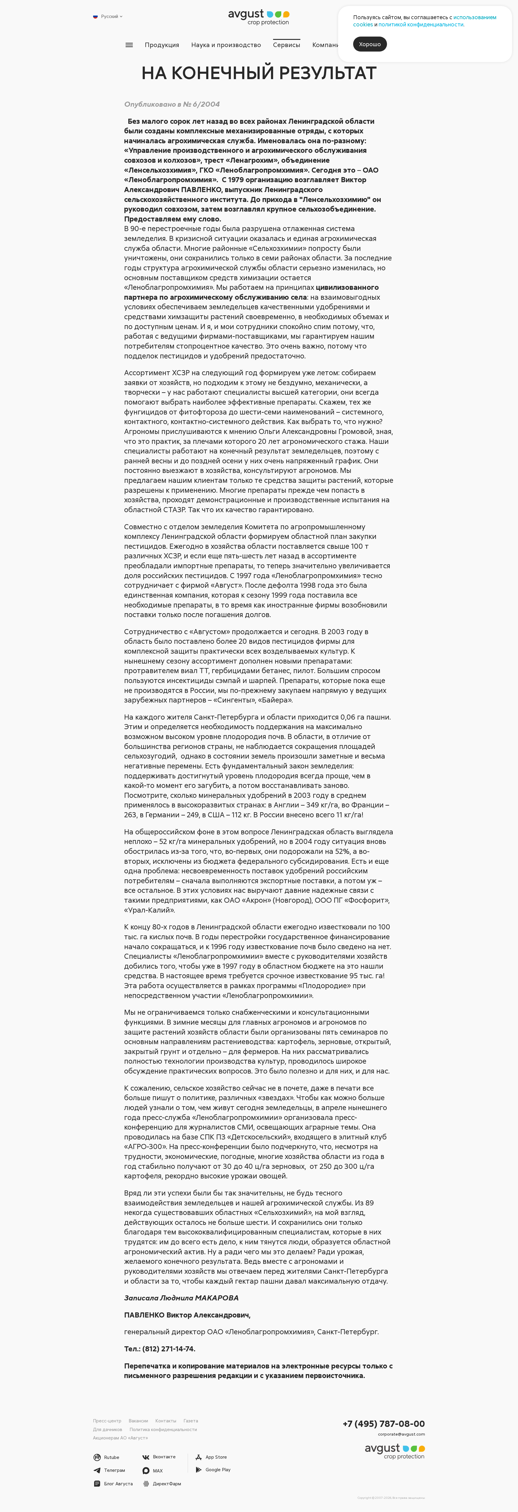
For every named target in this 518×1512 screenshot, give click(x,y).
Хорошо (370, 44)
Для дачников (107, 1429)
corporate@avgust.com (401, 1433)
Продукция (162, 45)
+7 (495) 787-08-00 (384, 1423)
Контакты (165, 1420)
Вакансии (138, 1420)
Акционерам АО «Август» (120, 1437)
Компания (327, 45)
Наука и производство (226, 45)
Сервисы (286, 45)
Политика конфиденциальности (163, 1429)
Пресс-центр (107, 1420)
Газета (190, 1420)
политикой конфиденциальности (421, 24)
